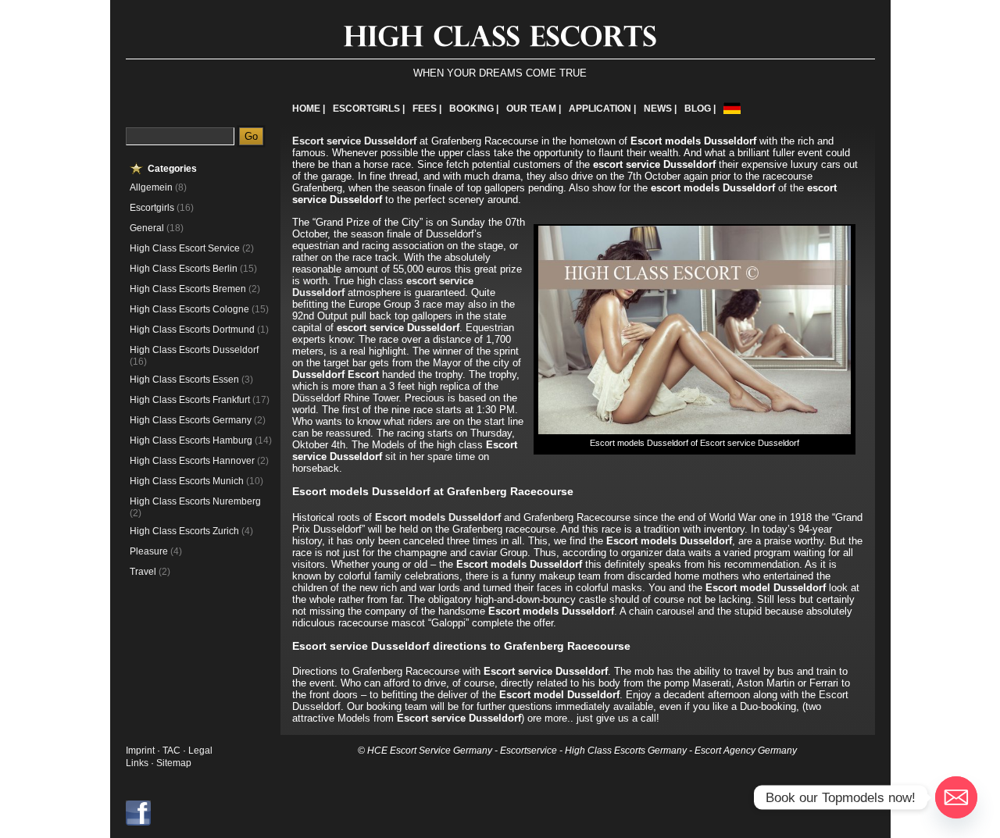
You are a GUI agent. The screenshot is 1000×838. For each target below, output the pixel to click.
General (147, 228)
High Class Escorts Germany (191, 420)
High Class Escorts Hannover (192, 460)
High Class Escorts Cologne (189, 309)
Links (137, 763)
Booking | (473, 108)
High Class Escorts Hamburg (191, 440)
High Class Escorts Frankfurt (190, 399)
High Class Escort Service (185, 248)
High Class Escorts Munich (187, 481)
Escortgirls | (369, 108)
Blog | (700, 108)
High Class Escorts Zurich (184, 531)
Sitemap (173, 763)
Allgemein (151, 187)
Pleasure (149, 551)
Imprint (140, 750)
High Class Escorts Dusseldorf (194, 349)
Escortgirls (152, 207)
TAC (172, 750)
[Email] (956, 797)
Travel (143, 571)
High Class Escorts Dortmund (192, 329)
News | (660, 108)
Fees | (426, 108)
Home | (308, 108)
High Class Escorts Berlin (184, 268)
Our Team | (533, 108)
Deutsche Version (732, 108)
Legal (200, 750)
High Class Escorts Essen (184, 379)
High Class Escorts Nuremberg (195, 501)
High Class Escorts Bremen (188, 288)
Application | (602, 108)
